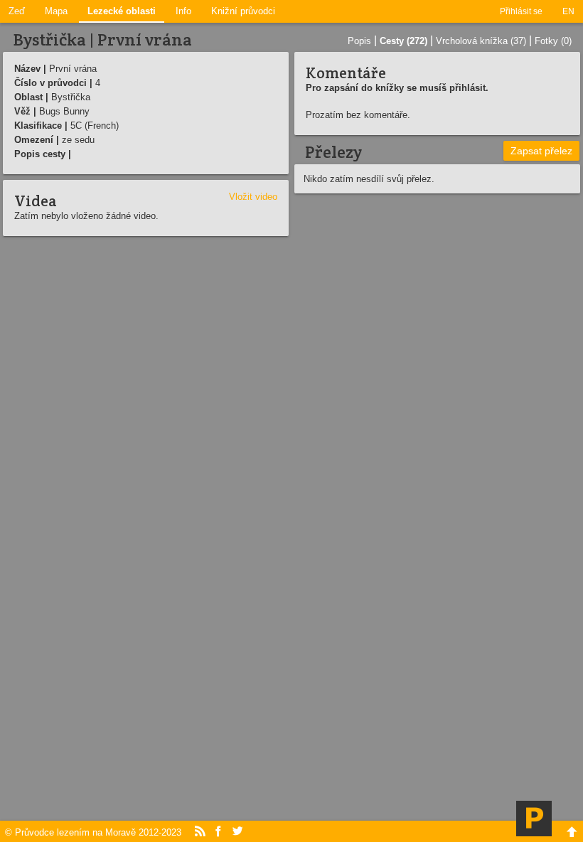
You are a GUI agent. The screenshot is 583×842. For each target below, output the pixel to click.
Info (183, 11)
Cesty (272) (403, 41)
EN (568, 11)
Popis (359, 41)
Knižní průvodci (243, 11)
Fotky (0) (553, 41)
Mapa (56, 11)
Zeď (17, 11)
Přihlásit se (521, 11)
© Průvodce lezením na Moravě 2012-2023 (93, 832)
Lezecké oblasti (121, 11)
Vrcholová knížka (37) (481, 41)
